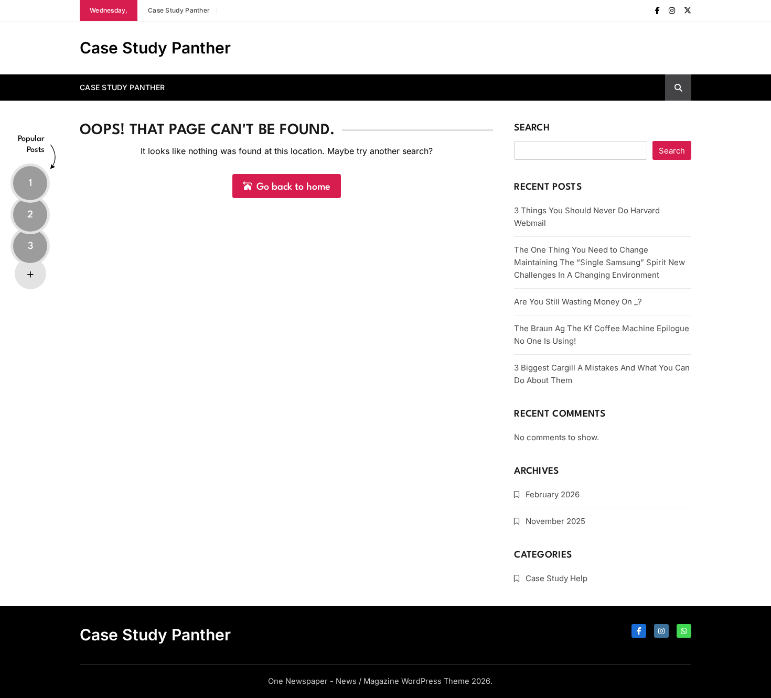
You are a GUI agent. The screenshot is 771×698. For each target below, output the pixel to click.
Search (532, 128)
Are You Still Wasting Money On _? (578, 302)
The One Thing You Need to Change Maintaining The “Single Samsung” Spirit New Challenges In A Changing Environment (599, 262)
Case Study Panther (179, 10)
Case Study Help (556, 578)
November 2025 (555, 521)
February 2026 (553, 494)
